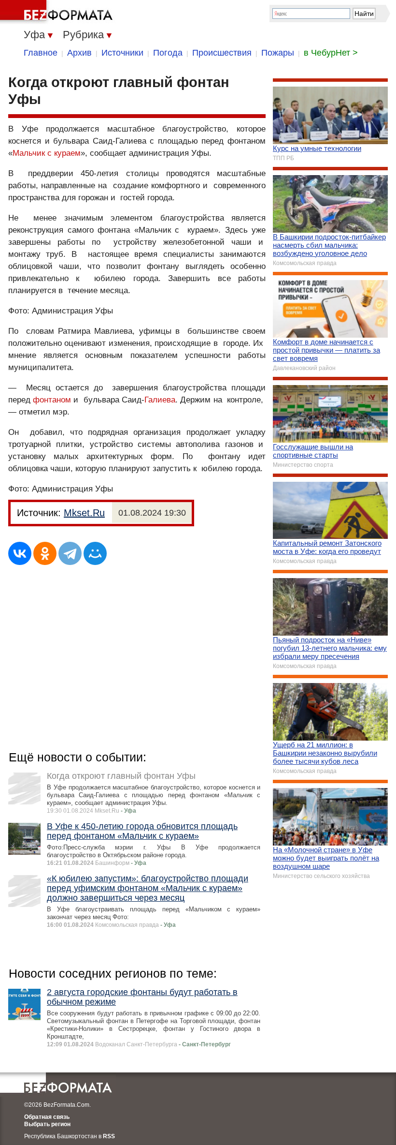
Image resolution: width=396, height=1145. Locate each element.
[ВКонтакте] (19, 553)
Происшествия (222, 53)
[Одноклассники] (45, 553)
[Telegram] (70, 553)
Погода (168, 53)
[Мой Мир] (95, 553)
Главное (40, 53)
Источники (122, 53)
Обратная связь (47, 1117)
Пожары (277, 53)
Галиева (159, 399)
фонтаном (52, 399)
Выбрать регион (47, 1124)
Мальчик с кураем (47, 153)
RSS (109, 1136)
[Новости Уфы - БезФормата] (58, 12)
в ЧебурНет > (331, 53)
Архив (79, 53)
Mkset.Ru (84, 512)
